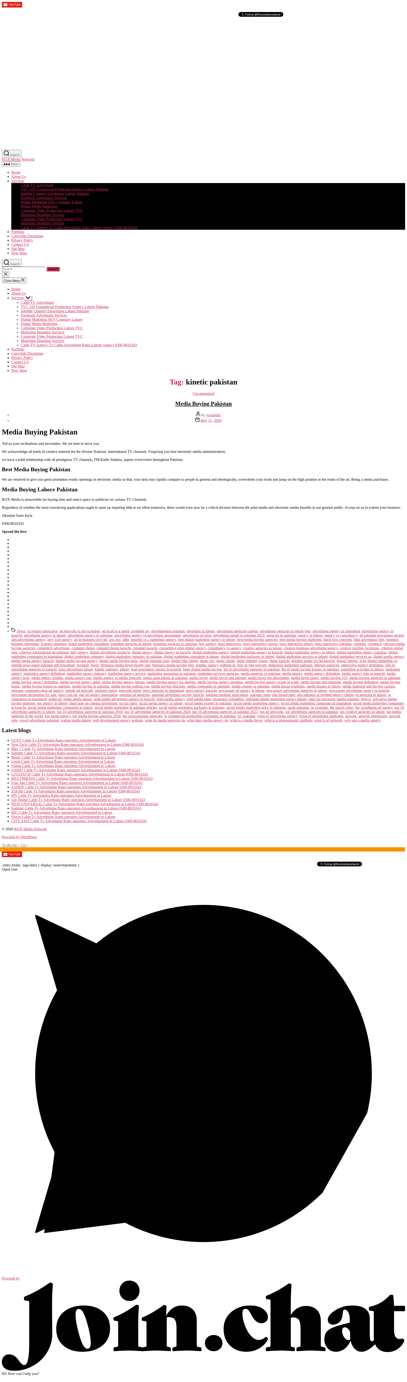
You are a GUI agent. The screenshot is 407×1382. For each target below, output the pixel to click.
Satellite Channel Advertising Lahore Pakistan (55, 194)
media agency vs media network (117, 678)
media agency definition (322, 674)
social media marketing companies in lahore (60, 708)
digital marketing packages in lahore (247, 657)
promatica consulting (228, 699)
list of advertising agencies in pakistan (252, 669)
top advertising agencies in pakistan (311, 712)
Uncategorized (203, 394)
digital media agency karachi (32, 661)
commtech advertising (53, 648)
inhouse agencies (326, 665)
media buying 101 (334, 678)
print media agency (171, 699)
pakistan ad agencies (134, 695)
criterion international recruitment (44, 652)
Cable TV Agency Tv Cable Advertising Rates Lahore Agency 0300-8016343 (79, 227)
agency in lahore (310, 635)
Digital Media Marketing (39, 206)
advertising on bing (197, 635)
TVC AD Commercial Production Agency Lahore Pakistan (65, 189)
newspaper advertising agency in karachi (359, 691)
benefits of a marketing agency (153, 640)
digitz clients (225, 661)
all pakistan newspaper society (381, 635)
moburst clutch (106, 691)
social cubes (128, 703)
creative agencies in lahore (262, 648)
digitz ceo (207, 661)
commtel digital (83, 648)
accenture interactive (42, 631)
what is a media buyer (246, 720)
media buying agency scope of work (272, 682)
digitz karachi (279, 661)
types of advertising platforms (321, 716)
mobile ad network (79, 691)
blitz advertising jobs (369, 640)
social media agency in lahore (161, 703)
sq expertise (319, 708)
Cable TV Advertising (37, 185)
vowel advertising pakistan (39, 720)
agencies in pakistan (281, 635)
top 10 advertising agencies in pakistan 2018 (90, 712)
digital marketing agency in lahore (310, 652)
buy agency (207, 644)
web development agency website (118, 720)
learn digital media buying (202, 669)
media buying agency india (80, 682)
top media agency (58, 716)
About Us (18, 177)
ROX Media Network (18, 159)
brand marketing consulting (88, 644)
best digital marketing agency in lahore (206, 640)
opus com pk (67, 695)
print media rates (199, 699)
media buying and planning (321, 682)
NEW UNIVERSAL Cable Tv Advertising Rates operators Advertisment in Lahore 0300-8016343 (84, 804)
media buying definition (360, 682)
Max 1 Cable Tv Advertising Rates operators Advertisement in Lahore (63, 749)
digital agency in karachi (172, 652)
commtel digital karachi (113, 648)
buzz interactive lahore (296, 644)
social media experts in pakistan (208, 703)
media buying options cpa (130, 686)
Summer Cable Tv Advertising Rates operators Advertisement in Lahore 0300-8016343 (76, 808)
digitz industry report (252, 661)
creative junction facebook (359, 648)
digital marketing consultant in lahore (191, 657)
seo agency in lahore (52, 703)
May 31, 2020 (210, 420)
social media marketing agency (256, 703)
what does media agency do (207, 720)
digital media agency (388, 657)
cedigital (359, 644)
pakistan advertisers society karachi (178, 695)
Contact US (20, 244)
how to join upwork (252, 665)
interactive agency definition (362, 665)
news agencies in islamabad (163, 691)
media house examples (288, 686)
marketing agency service (127, 674)
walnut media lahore (76, 720)
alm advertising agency (28, 640)
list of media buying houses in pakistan (310, 669)
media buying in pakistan (90, 686)
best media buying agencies (257, 640)
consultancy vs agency (224, 648)
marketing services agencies (218, 674)
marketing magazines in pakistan (171, 674)
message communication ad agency (37, 691)
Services (17, 181)
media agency (292, 674)
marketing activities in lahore (362, 669)
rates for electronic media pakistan (334, 699)
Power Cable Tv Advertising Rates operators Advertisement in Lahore (63, 817)
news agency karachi (201, 691)
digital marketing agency (210, 652)
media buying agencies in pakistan (374, 678)
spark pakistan (298, 708)
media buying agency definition (34, 682)
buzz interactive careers (260, 644)
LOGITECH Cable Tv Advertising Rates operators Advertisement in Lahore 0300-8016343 (79, 774)
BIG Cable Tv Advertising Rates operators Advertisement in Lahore (61, 812)
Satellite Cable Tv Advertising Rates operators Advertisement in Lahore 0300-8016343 (75, 753)
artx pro (115, 640)
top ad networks (272, 712)
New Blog (19, 253)
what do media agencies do (165, 720)
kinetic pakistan (106, 669)
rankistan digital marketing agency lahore (276, 699)
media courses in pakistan (250, 686)
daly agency (79, 652)
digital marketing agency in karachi (257, 652)
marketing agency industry (86, 674)
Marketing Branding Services (42, 215)
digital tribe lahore (184, 661)
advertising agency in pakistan (90, 635)
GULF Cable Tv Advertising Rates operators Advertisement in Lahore (63, 740)
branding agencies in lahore (131, 644)
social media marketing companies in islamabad (316, 703)
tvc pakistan (246, 716)
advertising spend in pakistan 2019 (239, 635)
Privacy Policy (22, 240)
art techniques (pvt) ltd (90, 640)
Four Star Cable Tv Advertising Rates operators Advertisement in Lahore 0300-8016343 (76, 783)
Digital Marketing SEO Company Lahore (51, 202)
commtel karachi (145, 648)
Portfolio (17, 232)
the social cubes (341, 708)
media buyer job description (268, 678)
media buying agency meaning (220, 682)
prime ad (55, 699)
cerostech (375, 644)
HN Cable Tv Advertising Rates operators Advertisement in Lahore (61, 795)
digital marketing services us (350, 657)
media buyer (198, 678)
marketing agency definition (44, 674)
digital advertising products (110, 652)
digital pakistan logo (154, 661)
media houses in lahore (324, 686)
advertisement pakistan (168, 631)
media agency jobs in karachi (363, 674)
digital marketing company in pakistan (134, 657)
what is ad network (328, 720)
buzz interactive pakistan (333, 644)
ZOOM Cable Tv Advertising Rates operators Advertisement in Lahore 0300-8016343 (75, 791)
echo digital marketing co (378, 661)
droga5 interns (347, 661)
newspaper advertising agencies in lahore (296, 691)
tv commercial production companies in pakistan (200, 716)
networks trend (130, 691)
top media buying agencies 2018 (97, 716)
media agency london (47, 678)
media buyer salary (305, 678)
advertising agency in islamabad (336, 631)
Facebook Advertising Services (44, 198)
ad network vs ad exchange (79, 631)
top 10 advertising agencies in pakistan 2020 (157, 712)
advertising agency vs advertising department (147, 635)
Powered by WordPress (19, 837)
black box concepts (337, 640)
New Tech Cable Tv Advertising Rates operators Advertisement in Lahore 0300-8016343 (77, 745)
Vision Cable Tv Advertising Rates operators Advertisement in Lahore (63, 766)
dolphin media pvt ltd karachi (313, 661)
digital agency (142, 652)
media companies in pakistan (208, 686)
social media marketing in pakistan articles (125, 708)
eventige (83, 665)
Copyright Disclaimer (27, 236)
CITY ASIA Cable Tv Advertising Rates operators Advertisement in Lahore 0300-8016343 (79, 821)
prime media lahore (77, 699)
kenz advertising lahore (76, 669)
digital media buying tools (118, 661)
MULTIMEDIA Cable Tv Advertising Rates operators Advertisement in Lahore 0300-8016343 (82, 779)
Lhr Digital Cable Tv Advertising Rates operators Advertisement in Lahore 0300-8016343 (78, 800)
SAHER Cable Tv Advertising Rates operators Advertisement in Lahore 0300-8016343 (76, 787)
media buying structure (168, 686)
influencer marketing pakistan (290, 665)
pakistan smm (260, 695)
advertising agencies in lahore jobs (285, 631)
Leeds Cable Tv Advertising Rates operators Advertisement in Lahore (63, 762)
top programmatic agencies (142, 716)
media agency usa (78, 678)
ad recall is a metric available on (125, 631)
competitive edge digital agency (182, 648)
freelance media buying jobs (173, 665)
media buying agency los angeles (171, 682)
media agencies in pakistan (260, 674)
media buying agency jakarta (123, 682)
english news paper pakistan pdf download (43, 665)
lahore (124, 669)
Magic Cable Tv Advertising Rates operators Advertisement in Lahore (63, 757)
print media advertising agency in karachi (124, 699)
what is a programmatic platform (288, 720)
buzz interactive (229, 644)
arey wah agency (59, 640)
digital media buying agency (76, 661)
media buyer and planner (227, 678)
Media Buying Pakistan (203, 404)
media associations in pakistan (165, 678)
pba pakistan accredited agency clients (325, 695)
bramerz (392, 640)
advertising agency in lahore (45, 635)
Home (15, 172)
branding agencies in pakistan (175, 644)
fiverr (95, 665)
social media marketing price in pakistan (256, 708)
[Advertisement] (143, 51)
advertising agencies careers (237, 631)
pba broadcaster (283, 695)
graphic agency (207, 665)
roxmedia (213, 415)
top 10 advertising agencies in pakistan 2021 (225, 712)
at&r (125, 640)
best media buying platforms (301, 640)
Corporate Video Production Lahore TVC (52, 211)
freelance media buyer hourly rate (125, 665)
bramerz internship (25, 644)
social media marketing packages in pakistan (191, 708)
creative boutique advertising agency (311, 648)
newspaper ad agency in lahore (242, 691)
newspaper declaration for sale (33, 695)
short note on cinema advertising (93, 703)
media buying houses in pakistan (46, 686)
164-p (20, 631)
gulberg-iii (227, 665)
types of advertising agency (277, 716)
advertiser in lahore (201, 631)
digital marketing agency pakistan (362, 652)
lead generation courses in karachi (156, 669)
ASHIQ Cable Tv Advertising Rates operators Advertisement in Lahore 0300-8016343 (75, 770)
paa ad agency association (98, 695)
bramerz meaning (53, 644)
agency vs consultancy (341, 635)
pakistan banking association (227, 695)
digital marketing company (84, 657)
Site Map (18, 249)
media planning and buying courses (368, 686)
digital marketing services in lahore (302, 657)
